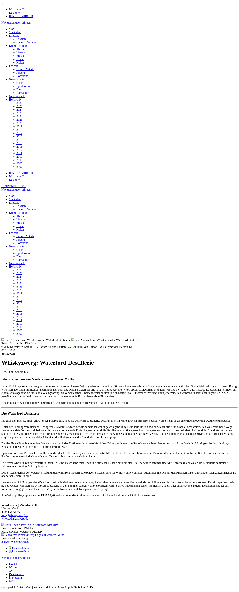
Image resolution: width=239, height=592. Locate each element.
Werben (13, 567)
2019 (19, 126)
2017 (19, 133)
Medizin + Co (17, 9)
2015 (19, 139)
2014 (19, 143)
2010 (19, 156)
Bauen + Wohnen (26, 42)
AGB (12, 570)
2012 (19, 150)
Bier (18, 89)
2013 (19, 146)
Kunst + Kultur (18, 45)
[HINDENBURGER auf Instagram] (19, 551)
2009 (19, 160)
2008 (19, 163)
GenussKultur (17, 79)
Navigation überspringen (16, 22)
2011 (19, 153)
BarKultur (22, 92)
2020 (19, 123)
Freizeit (13, 65)
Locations (22, 76)
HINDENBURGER (21, 16)
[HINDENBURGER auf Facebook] (19, 548)
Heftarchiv (15, 99)
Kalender (14, 12)
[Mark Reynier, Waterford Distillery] (29, 524)
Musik (20, 55)
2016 (19, 136)
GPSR (13, 580)
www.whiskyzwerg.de (14, 518)
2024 (19, 109)
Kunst (20, 59)
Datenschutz (16, 574)
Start (11, 28)
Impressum (15, 577)
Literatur (21, 52)
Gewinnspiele (17, 96)
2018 (19, 129)
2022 (19, 116)
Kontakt (13, 564)
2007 (19, 166)
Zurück (5, 541)
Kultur (20, 62)
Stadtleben (15, 32)
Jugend (20, 72)
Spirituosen (23, 86)
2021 (19, 119)
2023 (19, 113)
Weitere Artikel (20, 541)
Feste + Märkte (25, 69)
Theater (20, 49)
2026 (19, 102)
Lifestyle (14, 35)
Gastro (20, 82)
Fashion (21, 39)
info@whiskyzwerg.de (14, 515)
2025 (19, 106)
